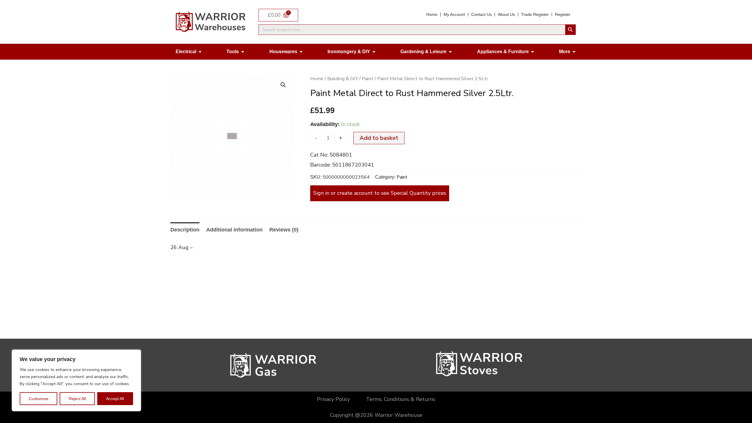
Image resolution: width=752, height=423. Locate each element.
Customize (38, 398)
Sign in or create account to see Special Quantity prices (379, 193)
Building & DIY (342, 78)
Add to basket (379, 138)
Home (316, 78)
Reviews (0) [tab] (283, 230)
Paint (367, 78)
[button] (283, 85)
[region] (76, 380)
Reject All (77, 398)
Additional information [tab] (234, 230)
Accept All (115, 398)
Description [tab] (184, 230)
